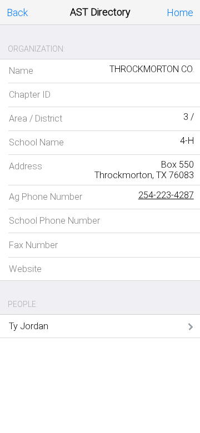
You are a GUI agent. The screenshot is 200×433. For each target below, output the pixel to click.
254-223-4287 (166, 195)
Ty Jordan (28, 326)
